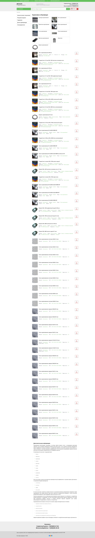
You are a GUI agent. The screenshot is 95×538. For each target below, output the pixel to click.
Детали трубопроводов (22, 22)
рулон (37, 470)
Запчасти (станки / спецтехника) (23, 15)
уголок (37, 461)
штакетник (38, 472)
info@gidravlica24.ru (74, 4)
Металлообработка (55, 0)
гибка (37, 487)
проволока (38, 458)
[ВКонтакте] (49, 535)
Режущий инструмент (21, 17)
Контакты (41, 3)
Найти (68, 8)
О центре (38, 3)
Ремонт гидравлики (24, 0)
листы (37, 454)
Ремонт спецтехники (40, 0)
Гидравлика (19, 20)
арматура (37, 456)
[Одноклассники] (50, 535)
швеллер (37, 463)
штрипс (37, 475)
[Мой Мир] (51, 535)
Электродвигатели (21, 24)
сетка (37, 468)
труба (37, 465)
